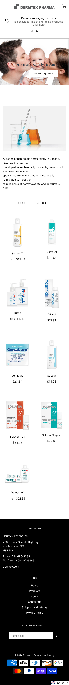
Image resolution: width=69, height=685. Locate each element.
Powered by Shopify (44, 655)
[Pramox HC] (17, 474)
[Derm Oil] (51, 231)
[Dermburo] (17, 354)
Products (34, 590)
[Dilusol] (51, 293)
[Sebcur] (51, 354)
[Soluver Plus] (17, 415)
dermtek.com (11, 566)
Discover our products (19, 92)
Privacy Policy (34, 612)
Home (34, 585)
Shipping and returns (34, 607)
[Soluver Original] (51, 414)
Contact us (34, 601)
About (34, 596)
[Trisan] (17, 292)
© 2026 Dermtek (23, 655)
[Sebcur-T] (17, 232)
